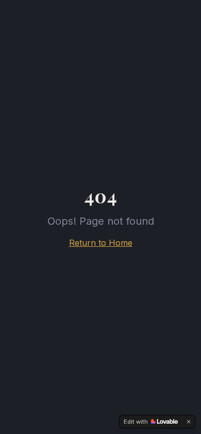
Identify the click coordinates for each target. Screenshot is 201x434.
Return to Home (100, 243)
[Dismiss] (188, 421)
